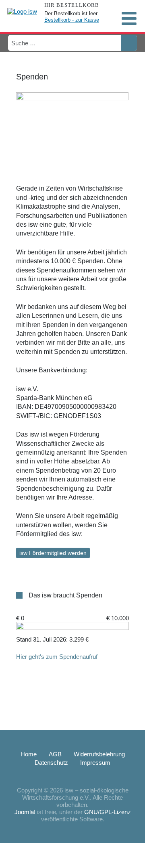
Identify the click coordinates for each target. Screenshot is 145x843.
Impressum (95, 762)
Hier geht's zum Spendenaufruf (56, 656)
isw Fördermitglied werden (53, 553)
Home (29, 754)
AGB (55, 754)
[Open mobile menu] (129, 18)
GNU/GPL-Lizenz (107, 811)
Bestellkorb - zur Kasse (71, 20)
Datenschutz (51, 762)
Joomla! (24, 811)
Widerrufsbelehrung (99, 754)
